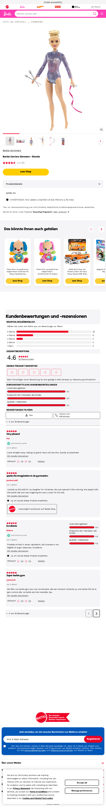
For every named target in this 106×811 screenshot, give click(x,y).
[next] (101, 229)
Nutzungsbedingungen (35, 750)
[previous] (91, 229)
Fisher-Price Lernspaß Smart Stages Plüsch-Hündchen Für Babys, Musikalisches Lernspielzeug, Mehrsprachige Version (18, 271)
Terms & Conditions (38, 792)
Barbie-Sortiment (12, 150)
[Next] (100, 141)
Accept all (82, 782)
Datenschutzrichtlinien (62, 750)
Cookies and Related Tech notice (37, 798)
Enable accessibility (53, 2)
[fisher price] (58, 7)
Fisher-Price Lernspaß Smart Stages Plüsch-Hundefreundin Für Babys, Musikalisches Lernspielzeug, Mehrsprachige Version (47, 271)
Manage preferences (81, 790)
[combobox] (56, 14)
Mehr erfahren (60, 212)
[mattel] (7, 7)
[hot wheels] (40, 7)
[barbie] (22, 7)
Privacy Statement (21, 788)
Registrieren (93, 739)
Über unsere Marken (11, 763)
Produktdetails (14, 184)
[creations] (76, 7)
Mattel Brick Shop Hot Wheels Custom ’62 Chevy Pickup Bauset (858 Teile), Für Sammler (77, 271)
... (29, 22)
